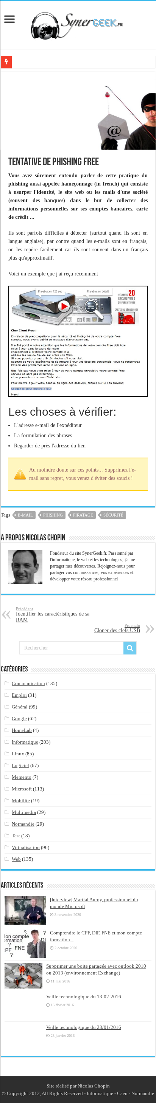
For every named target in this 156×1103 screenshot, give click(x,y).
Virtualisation (26, 847)
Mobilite (21, 800)
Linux (18, 753)
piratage (83, 515)
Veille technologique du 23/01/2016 (83, 1027)
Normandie (23, 824)
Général (20, 707)
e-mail (25, 515)
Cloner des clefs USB (117, 628)
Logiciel (20, 765)
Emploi (19, 695)
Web (16, 859)
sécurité (113, 515)
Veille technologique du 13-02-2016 (83, 996)
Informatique (25, 742)
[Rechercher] (129, 648)
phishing (53, 515)
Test (16, 835)
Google (19, 718)
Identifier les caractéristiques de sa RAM (52, 614)
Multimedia (24, 812)
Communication (28, 683)
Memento (21, 777)
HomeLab (22, 730)
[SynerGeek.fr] (78, 23)
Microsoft (22, 789)
